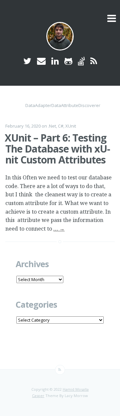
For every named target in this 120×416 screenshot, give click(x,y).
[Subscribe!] (60, 370)
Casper (38, 395)
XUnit (70, 126)
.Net (52, 126)
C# (60, 126)
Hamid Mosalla (76, 389)
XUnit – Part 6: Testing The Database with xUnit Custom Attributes (57, 148)
